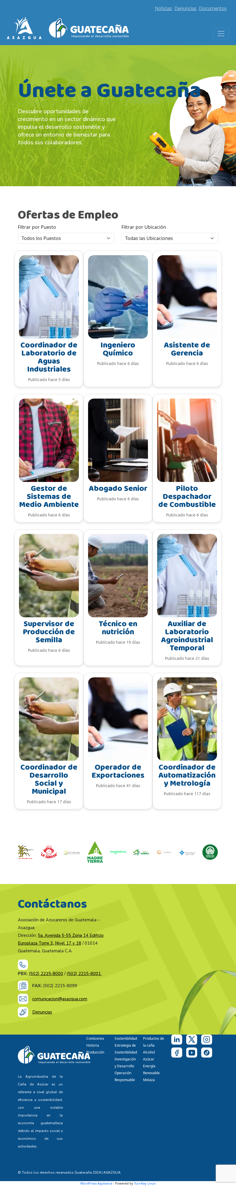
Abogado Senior (118, 488)
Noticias (163, 8)
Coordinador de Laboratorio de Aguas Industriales (48, 357)
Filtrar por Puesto (37, 227)
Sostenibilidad (126, 1038)
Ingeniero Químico (117, 349)
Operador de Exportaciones (118, 771)
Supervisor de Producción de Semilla (49, 632)
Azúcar (148, 1059)
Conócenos (95, 1038)
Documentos (213, 8)
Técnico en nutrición (118, 628)
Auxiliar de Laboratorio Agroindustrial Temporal (187, 636)
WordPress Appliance (96, 1183)
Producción (95, 1052)
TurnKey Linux (145, 1183)
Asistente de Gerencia (187, 349)
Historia (92, 1045)
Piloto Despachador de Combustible (187, 496)
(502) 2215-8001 (84, 974)
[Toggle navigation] (221, 33)
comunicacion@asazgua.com (59, 999)
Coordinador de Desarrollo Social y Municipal (48, 779)
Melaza (149, 1079)
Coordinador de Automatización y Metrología (187, 775)
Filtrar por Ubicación (143, 227)
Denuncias (185, 8)
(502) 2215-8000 (46, 974)
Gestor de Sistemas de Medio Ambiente (49, 496)
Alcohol (149, 1052)
